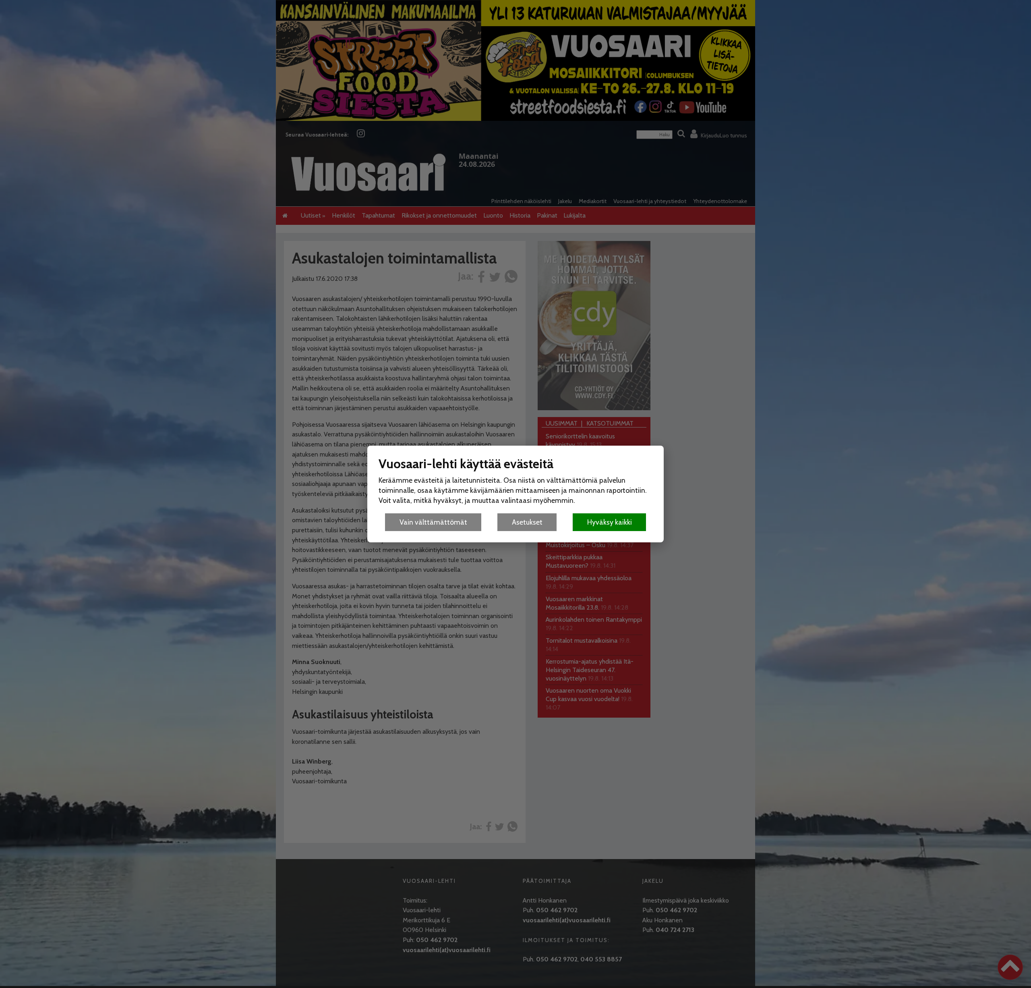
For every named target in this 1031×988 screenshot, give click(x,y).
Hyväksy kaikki (609, 522)
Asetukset (527, 522)
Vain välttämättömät (433, 522)
